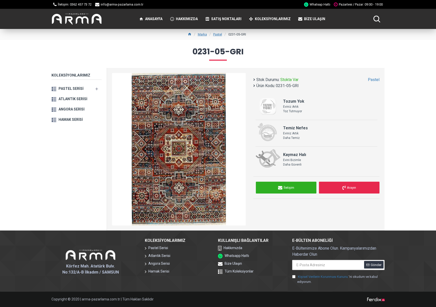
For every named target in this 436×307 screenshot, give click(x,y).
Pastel (217, 34)
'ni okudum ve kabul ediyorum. (337, 279)
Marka (202, 34)
